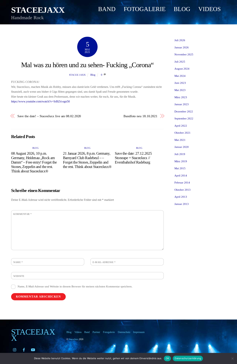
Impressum (139, 332)
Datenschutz (124, 332)
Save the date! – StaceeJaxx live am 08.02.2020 (49, 116)
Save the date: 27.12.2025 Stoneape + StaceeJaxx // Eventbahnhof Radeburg (133, 157)
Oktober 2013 (182, 189)
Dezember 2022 (183, 111)
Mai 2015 (180, 168)
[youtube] (33, 349)
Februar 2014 (182, 182)
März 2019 (180, 161)
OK (167, 358)
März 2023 (180, 97)
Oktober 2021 (182, 132)
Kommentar (22, 214)
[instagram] (15, 349)
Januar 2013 (181, 203)
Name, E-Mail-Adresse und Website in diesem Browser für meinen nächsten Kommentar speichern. (75, 286)
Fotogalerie (145, 9)
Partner (96, 332)
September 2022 (183, 118)
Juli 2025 (179, 61)
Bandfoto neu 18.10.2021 (140, 116)
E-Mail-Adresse (104, 262)
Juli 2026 (179, 40)
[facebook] (24, 349)
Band (107, 9)
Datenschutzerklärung (188, 358)
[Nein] (232, 358)
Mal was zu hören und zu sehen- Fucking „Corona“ (87, 65)
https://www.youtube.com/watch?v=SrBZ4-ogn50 (40, 101)
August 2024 (181, 68)
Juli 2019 (179, 154)
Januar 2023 (181, 104)
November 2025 (183, 54)
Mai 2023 (180, 90)
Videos (209, 9)
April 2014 (180, 175)
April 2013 (180, 196)
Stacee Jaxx (77, 74)
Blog (182, 9)
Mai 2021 (180, 139)
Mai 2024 (180, 75)
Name (18, 262)
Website (18, 276)
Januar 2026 (181, 47)
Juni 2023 (180, 82)
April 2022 (180, 125)
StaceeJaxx (73, 339)
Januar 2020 (181, 146)
